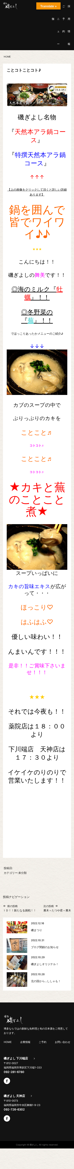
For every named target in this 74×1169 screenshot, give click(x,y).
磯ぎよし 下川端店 (16, 1058)
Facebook (7, 1081)
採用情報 (69, 25)
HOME (8, 1042)
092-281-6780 (14, 1072)
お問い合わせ (62, 1042)
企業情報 (25, 1042)
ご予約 (63, 19)
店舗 (53, 12)
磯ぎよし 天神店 (14, 1096)
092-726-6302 (14, 1109)
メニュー (58, 25)
